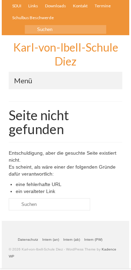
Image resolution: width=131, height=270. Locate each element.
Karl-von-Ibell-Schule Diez (65, 54)
